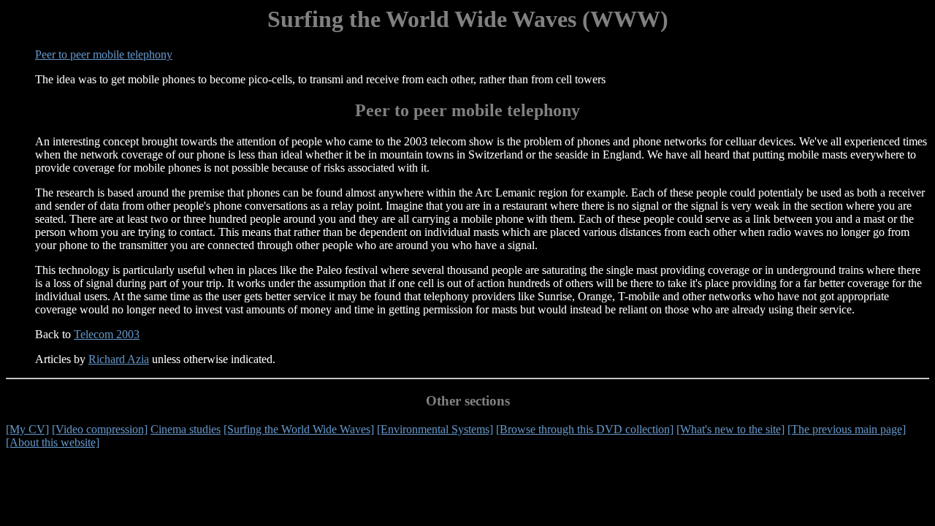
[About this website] (52, 442)
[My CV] (27, 429)
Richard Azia (118, 359)
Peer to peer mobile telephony (103, 54)
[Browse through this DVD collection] (584, 429)
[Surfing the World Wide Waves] (299, 429)
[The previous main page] (846, 429)
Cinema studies (185, 429)
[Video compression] (100, 429)
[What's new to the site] (730, 429)
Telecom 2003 (107, 334)
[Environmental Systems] (435, 429)
